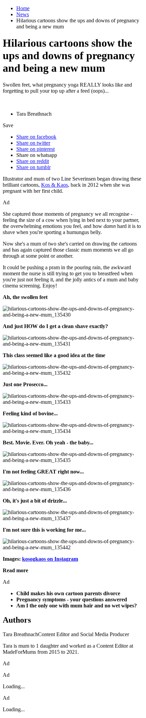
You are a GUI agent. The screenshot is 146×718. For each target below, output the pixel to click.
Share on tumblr (33, 167)
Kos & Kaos (54, 185)
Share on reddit (32, 161)
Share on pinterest (35, 149)
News (22, 14)
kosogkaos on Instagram (50, 559)
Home (23, 8)
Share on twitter (33, 143)
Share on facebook (36, 137)
